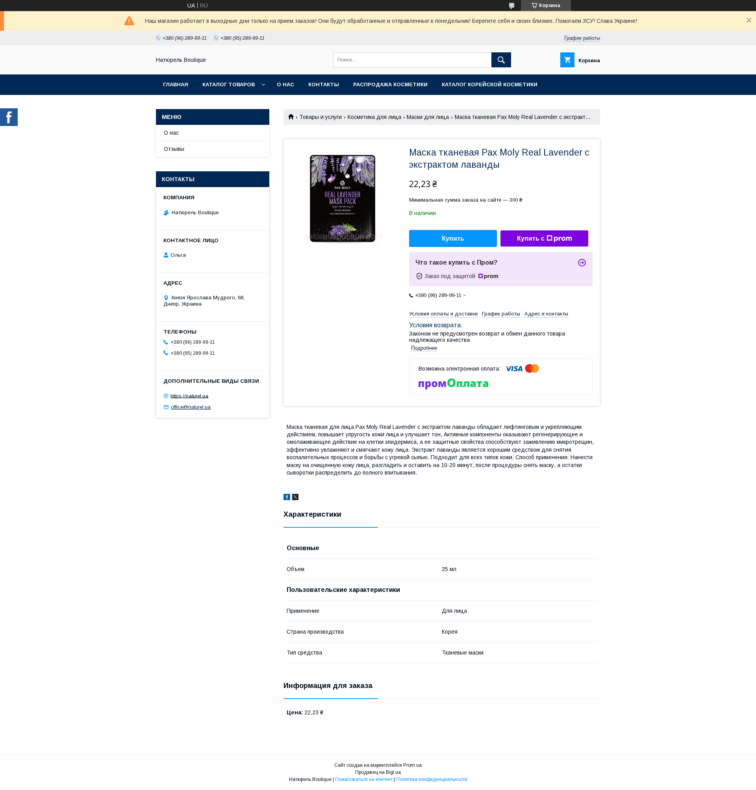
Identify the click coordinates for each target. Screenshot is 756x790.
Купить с (531, 238)
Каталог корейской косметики (489, 84)
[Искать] (501, 59)
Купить (453, 238)
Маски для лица (428, 117)
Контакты (323, 84)
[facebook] (287, 498)
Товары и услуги (320, 117)
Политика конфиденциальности (431, 779)
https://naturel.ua (189, 396)
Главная (175, 84)
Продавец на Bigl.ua (378, 772)
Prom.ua (412, 765)
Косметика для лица (374, 117)
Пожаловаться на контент (364, 779)
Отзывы (174, 149)
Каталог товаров (228, 84)
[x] (295, 498)
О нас (285, 84)
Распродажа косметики (390, 84)
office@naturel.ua (191, 407)
